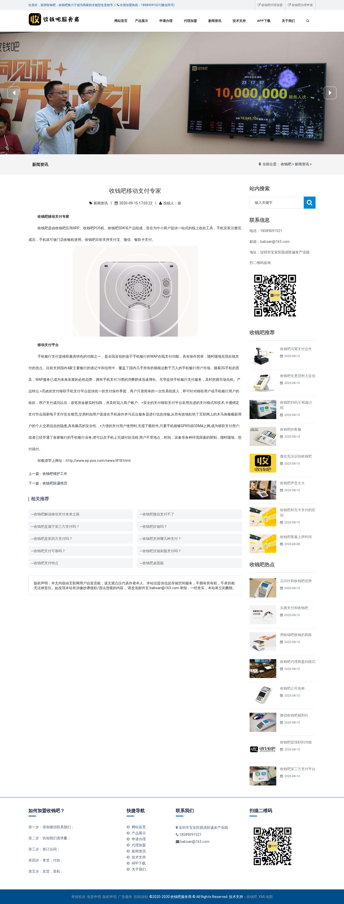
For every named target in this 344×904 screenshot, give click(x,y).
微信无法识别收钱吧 (296, 456)
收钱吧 (286, 164)
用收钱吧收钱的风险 (296, 635)
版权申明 (109, 897)
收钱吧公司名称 (292, 688)
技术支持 (239, 21)
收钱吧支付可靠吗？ (49, 551)
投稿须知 (141, 897)
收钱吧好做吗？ (155, 526)
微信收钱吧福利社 (294, 715)
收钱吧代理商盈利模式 (297, 662)
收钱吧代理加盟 (272, 5)
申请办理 (166, 21)
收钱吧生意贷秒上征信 (297, 376)
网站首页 (120, 21)
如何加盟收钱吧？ (46, 810)
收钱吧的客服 (290, 429)
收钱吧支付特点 (46, 563)
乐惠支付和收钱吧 (294, 608)
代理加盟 (190, 21)
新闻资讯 (214, 21)
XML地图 (266, 897)
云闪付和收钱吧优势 (296, 581)
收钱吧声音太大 (292, 483)
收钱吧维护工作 (55, 474)
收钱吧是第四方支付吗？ (53, 539)
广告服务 (125, 897)
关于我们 (288, 21)
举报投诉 (78, 897)
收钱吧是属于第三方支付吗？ (57, 526)
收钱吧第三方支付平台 (297, 769)
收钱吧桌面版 (153, 563)
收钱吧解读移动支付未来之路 (57, 514)
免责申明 (94, 897)
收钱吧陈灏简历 (55, 483)
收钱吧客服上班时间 (296, 537)
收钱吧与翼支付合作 (296, 349)
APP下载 (263, 21)
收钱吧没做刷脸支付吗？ (162, 551)
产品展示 (141, 21)
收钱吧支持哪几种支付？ (162, 539)
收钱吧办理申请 (302, 5)
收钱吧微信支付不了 (158, 514)
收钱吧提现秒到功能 (296, 742)
